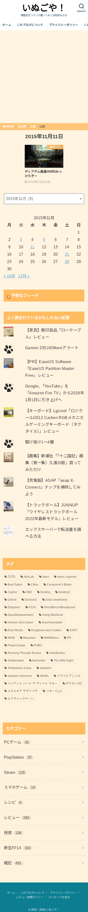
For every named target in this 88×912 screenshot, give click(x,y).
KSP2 (73, 630)
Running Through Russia (24, 653)
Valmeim (45, 668)
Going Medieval (52, 615)
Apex (45, 576)
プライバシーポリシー (63, 24)
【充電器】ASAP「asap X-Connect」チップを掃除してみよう (53, 487)
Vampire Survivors (20, 676)
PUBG (38, 645)
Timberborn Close (20, 668)
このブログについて (30, 24)
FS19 (32, 607)
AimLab (29, 576)
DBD (29, 592)
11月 (33, 126)
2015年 (22, 126)
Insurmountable (52, 622)
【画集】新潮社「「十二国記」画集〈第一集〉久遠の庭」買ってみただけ (54, 463)
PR (69, 637)
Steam (14, 772)
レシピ (13, 802)
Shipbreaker (16, 660)
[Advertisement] (44, 77)
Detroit (12, 599)
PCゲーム (16, 742)
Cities (34, 584)
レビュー (16, 817)
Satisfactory (57, 653)
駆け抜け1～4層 (39, 442)
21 (67, 254)
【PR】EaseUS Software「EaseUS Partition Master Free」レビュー (49, 368)
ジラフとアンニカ (68, 676)
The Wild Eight (63, 660)
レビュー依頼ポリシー (29, 897)
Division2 (31, 599)
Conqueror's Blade (59, 584)
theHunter (38, 660)
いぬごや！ (44, 8)
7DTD (11, 576)
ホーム (6, 24)
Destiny (45, 592)
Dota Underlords (56, 599)
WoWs (44, 676)
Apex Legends (67, 576)
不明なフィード (25, 295)
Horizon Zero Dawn (20, 622)
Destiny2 (64, 592)
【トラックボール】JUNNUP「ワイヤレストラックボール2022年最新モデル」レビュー (51, 512)
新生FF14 (17, 848)
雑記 (13, 863)
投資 (13, 832)
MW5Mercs (51, 637)
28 (67, 261)
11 (32, 247)
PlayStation (18, 757)
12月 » (24, 276)
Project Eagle (16, 645)
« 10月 (9, 276)
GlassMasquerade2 (21, 615)
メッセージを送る (59, 897)
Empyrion (14, 607)
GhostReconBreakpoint (59, 607)
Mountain (29, 637)
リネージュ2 (54, 691)
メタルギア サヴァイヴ (23, 691)
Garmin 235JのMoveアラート (51, 348)
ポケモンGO (74, 683)
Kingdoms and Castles (46, 630)
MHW (11, 637)
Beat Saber (15, 584)
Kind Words (15, 630)
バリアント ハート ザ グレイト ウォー (32, 683)
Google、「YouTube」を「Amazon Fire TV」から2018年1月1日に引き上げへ (54, 393)
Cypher (12, 592)
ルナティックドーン (20, 698)
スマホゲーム (19, 787)
